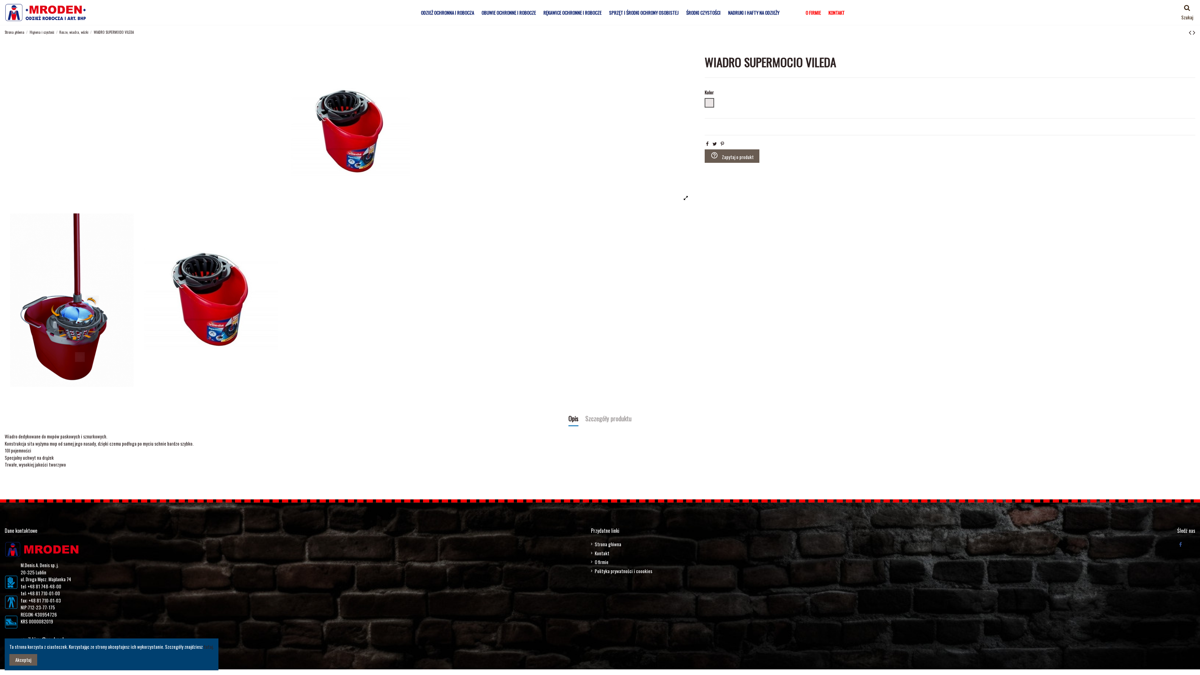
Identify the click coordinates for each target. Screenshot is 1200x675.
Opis (573, 419)
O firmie (601, 561)
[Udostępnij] (707, 143)
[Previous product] (1191, 32)
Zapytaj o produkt (732, 156)
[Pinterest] (722, 143)
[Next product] (1194, 32)
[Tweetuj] (714, 143)
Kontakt (602, 553)
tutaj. (209, 646)
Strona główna (608, 544)
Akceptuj (23, 659)
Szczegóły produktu (608, 419)
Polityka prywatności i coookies (623, 571)
